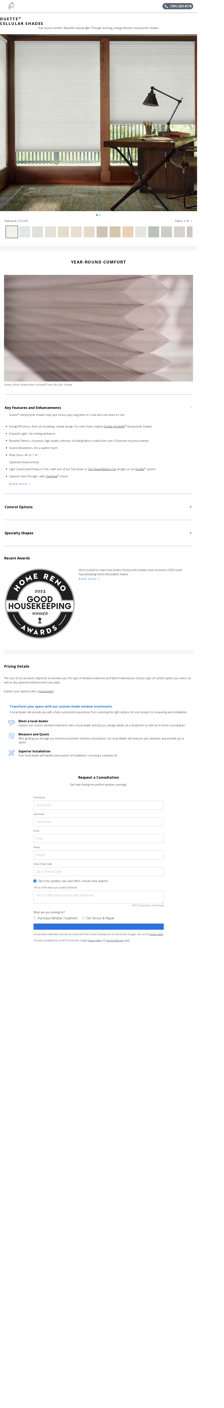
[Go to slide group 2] (100, 215)
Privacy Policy (94, 940)
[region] (98, 126)
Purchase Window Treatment (57, 918)
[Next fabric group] (191, 221)
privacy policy (156, 934)
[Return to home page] (20, 6)
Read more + (20, 484)
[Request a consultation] (98, 927)
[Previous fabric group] (173, 221)
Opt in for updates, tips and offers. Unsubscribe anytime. (73, 881)
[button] (4, 6)
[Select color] (12, 232)
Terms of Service (115, 940)
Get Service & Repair (100, 918)
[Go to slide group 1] (97, 215)
